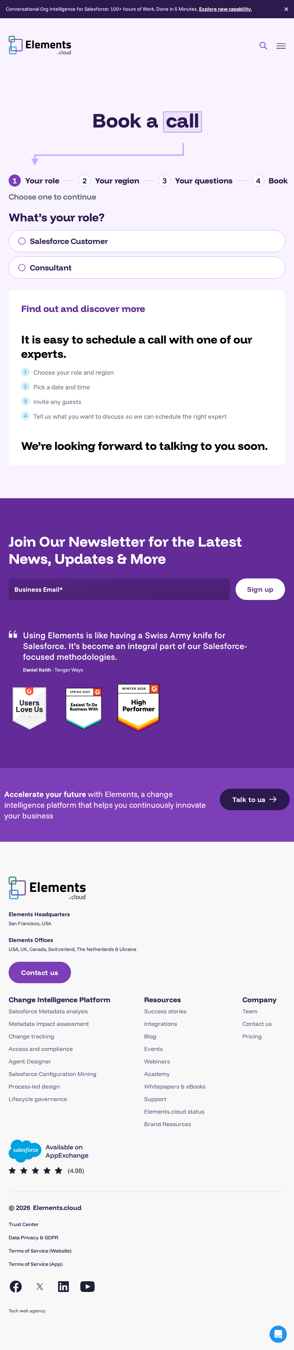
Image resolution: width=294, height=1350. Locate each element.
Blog (150, 1036)
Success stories (165, 1011)
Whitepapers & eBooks (174, 1086)
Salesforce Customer (69, 241)
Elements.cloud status (174, 1111)
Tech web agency (27, 1310)
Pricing (252, 1036)
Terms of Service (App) (35, 1264)
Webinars (157, 1061)
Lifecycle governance (38, 1098)
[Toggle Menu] (281, 46)
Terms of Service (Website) (40, 1251)
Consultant (50, 268)
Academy (157, 1073)
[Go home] (40, 45)
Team (249, 1011)
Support (155, 1098)
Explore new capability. (225, 9)
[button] (278, 1334)
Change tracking (31, 1036)
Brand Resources (167, 1124)
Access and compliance (41, 1048)
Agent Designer (30, 1061)
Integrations (160, 1023)
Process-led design (34, 1086)
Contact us (257, 1023)
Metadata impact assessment (49, 1023)
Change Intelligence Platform (59, 999)
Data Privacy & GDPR (33, 1237)
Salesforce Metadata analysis (48, 1011)
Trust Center (24, 1224)
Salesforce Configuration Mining (52, 1073)
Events (153, 1048)
